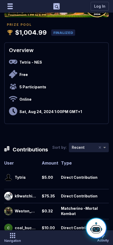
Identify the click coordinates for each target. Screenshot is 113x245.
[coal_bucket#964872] (8, 228)
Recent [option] (78, 147)
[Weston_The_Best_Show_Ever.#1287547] (8, 211)
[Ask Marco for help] (96, 228)
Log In (99, 6)
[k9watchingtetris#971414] (8, 196)
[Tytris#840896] (8, 177)
